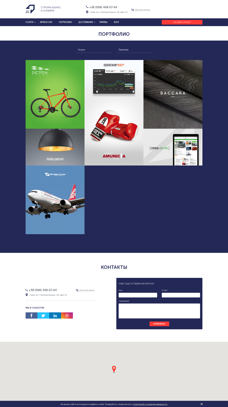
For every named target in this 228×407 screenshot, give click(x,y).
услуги (29, 22)
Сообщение (124, 301)
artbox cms (46, 22)
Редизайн (155, 124)
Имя (120, 290)
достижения (86, 22)
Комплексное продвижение (55, 124)
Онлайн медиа (120, 99)
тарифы (103, 22)
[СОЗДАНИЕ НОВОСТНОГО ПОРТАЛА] (172, 147)
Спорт (68, 118)
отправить (159, 324)
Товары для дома (38, 168)
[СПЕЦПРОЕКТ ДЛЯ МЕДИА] (114, 78)
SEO (64, 229)
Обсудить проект (182, 22)
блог (116, 22)
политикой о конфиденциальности (150, 404)
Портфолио (65, 22)
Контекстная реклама (185, 118)
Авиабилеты (50, 229)
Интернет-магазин (49, 118)
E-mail (164, 290)
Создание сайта (67, 162)
